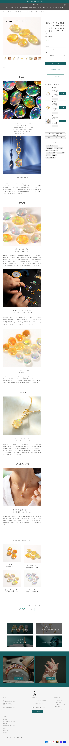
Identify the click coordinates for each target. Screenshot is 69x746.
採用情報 (5, 732)
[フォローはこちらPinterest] (14, 737)
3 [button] (23, 504)
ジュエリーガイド (58, 709)
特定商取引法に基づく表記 (9, 725)
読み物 (61, 7)
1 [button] (20, 504)
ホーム (4, 11)
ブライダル (42, 7)
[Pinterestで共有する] (53, 142)
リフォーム (48, 7)
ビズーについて (55, 7)
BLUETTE (54, 155)
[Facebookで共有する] (49, 142)
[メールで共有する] (55, 142)
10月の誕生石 (49, 148)
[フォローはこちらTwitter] (7, 737)
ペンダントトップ (9, 11)
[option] (22, 487)
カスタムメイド (32, 7)
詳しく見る (18, 678)
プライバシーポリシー (8, 728)
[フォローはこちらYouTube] (18, 737)
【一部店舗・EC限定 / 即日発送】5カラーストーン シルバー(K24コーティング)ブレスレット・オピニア (55, 119)
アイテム (8, 7)
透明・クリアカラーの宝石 (52, 150)
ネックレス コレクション (52, 145)
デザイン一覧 (18, 7)
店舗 (38, 7)
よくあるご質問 (57, 702)
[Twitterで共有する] (51, 142)
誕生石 (12, 7)
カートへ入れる (55, 63)
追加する (62, 93)
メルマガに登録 (37, 711)
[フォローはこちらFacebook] (4, 737)
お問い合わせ (57, 706)
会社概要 (5, 719)
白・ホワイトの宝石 (50, 152)
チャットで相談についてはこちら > (10, 707)
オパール (48, 155)
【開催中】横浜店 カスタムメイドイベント (34, 1)
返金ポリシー (6, 730)
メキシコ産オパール (50, 157)
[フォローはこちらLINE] (21, 737)
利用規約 (5, 723)
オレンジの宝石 (60, 152)
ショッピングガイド (58, 700)
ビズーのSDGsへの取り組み (9, 721)
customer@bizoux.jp (10, 704)
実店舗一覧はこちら (55, 69)
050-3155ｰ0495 (9, 703)
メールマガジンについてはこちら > (39, 700)
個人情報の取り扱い (37, 707)
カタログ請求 (25, 7)
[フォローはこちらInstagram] (11, 737)
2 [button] (22, 504)
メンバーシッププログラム (60, 704)
